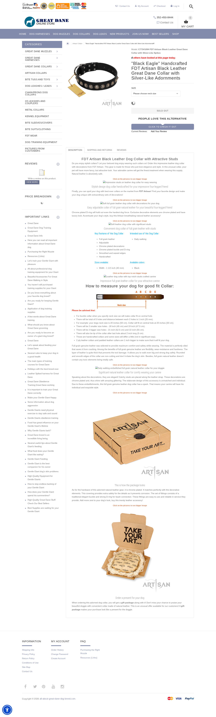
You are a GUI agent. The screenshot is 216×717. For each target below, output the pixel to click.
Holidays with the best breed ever (43, 369)
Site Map (26, 667)
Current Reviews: (139, 131)
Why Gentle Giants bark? (39, 430)
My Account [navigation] (143, 6)
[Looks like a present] (130, 551)
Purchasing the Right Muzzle (41, 251)
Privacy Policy (28, 654)
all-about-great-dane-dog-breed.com (58, 698)
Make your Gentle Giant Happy (42, 397)
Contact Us (166, 22)
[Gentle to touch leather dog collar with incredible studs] (130, 224)
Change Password (59, 654)
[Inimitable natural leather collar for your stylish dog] (129, 368)
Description (75, 150)
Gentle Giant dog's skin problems (43, 471)
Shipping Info (28, 650)
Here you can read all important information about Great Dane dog (42, 243)
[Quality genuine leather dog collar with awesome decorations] (130, 276)
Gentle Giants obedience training (43, 418)
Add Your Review (159, 131)
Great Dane (33, 223)
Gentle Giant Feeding (38, 459)
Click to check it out (162, 127)
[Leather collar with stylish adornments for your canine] (130, 182)
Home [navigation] (68, 43)
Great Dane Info (35, 236)
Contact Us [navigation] (124, 6)
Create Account (58, 658)
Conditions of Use (30, 662)
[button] (190, 7)
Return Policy (28, 658)
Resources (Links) (36, 256)
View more (32, 182)
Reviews (121, 150)
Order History (57, 650)
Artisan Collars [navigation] (77, 43)
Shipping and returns (99, 150)
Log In (176, 6)
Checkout (161, 6)
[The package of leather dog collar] (130, 438)
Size (133, 88)
